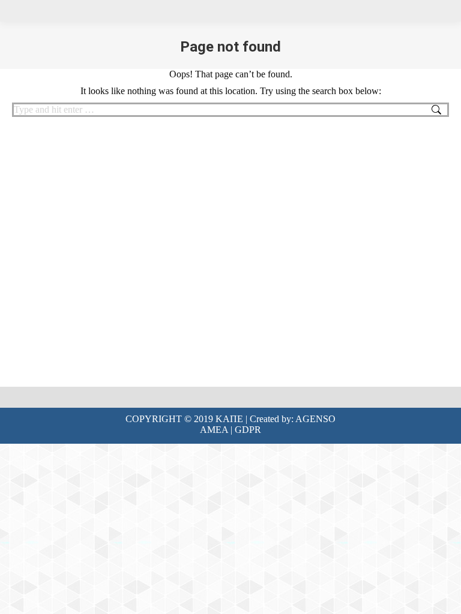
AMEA (214, 430)
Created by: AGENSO (293, 419)
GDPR (248, 430)
